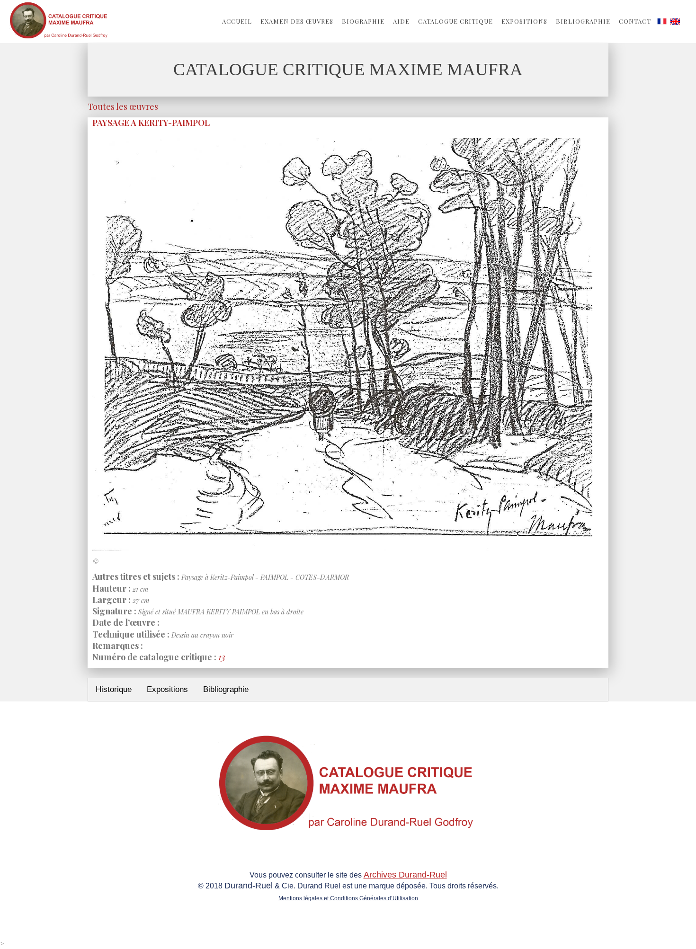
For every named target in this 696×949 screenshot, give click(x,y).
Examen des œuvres (296, 21)
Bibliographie (583, 21)
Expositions (524, 21)
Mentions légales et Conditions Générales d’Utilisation (348, 898)
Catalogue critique (455, 21)
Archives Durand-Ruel (405, 874)
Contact (635, 21)
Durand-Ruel (248, 885)
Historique (114, 689)
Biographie (363, 21)
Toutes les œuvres (123, 106)
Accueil (237, 21)
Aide (401, 21)
